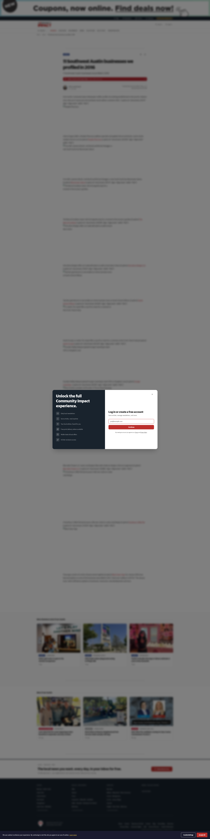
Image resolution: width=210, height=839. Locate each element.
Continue (131, 427)
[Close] (152, 394)
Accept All (202, 835)
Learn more (73, 835)
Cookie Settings (188, 835)
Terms (136, 432)
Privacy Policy (143, 432)
